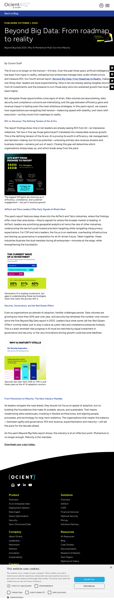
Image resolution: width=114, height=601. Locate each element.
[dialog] (57, 583)
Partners (13, 548)
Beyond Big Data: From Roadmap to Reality (77, 78)
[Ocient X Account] (18, 485)
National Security (69, 516)
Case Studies (67, 544)
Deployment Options (19, 507)
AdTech (64, 503)
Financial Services (70, 512)
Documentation (68, 548)
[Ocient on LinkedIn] (24, 485)
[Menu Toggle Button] (107, 6)
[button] (39, 597)
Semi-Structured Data (20, 524)
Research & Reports (70, 553)
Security (13, 520)
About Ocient (15, 536)
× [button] (111, 567)
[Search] (101, 5)
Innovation (14, 553)
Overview (13, 499)
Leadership (14, 540)
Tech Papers (67, 557)
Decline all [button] (89, 586)
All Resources (67, 536)
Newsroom (14, 544)
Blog (63, 540)
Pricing (64, 520)
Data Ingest (14, 512)
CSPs (63, 507)
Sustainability (15, 557)
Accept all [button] (89, 579)
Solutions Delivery (70, 524)
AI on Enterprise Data (19, 503)
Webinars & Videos (70, 561)
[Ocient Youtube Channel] (30, 485)
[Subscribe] (12, 485)
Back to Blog (11, 13)
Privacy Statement (34, 581)
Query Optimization (18, 516)
